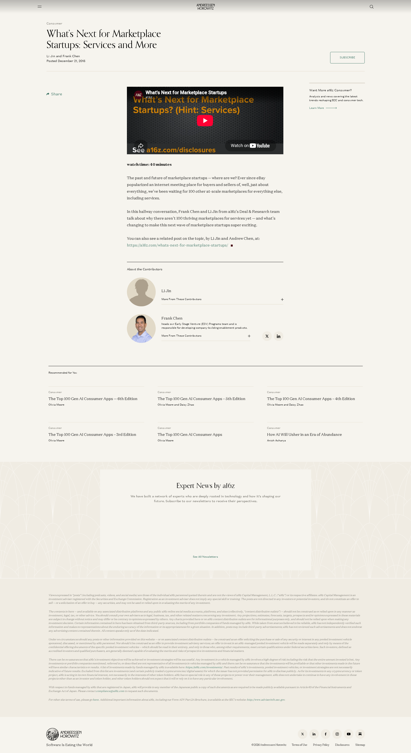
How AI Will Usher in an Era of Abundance (304, 434)
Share (56, 94)
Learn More (316, 108)
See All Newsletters (205, 556)
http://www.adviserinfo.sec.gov (266, 699)
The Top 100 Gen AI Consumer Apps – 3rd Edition (92, 434)
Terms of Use (299, 745)
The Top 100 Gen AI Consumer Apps (190, 434)
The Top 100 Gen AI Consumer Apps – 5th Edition (201, 398)
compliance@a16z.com (110, 691)
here (96, 699)
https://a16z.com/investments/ (203, 667)
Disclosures (342, 745)
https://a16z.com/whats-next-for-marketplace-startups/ (177, 245)
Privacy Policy (321, 745)
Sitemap (360, 745)
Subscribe (347, 57)
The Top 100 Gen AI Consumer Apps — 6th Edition (92, 398)
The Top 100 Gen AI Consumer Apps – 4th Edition (311, 398)
